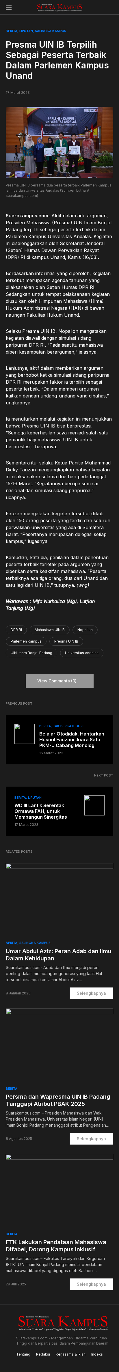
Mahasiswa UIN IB (50, 630)
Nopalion (85, 630)
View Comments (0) (57, 680)
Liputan (26, 31)
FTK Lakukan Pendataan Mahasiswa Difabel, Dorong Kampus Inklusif (56, 1246)
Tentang (23, 1354)
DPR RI (16, 630)
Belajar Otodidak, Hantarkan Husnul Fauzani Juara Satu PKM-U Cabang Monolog (71, 739)
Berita (11, 31)
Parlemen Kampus (26, 641)
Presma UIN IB (66, 641)
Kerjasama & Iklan (70, 1354)
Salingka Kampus (50, 31)
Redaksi (43, 1354)
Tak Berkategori (68, 726)
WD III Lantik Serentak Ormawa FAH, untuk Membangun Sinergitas (40, 811)
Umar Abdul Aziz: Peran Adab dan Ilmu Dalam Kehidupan (58, 955)
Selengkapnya (91, 993)
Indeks (97, 1354)
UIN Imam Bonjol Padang (31, 653)
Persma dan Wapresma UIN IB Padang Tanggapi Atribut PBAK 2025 (58, 1100)
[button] (9, 7)
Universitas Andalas (81, 653)
